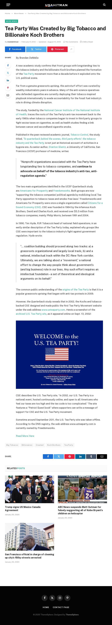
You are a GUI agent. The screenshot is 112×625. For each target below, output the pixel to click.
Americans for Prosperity (34, 190)
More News (11, 21)
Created (40, 445)
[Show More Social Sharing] (71, 49)
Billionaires (27, 445)
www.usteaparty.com (53, 309)
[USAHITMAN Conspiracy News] (56, 4)
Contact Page (61, 607)
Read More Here (25, 435)
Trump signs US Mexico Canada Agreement (22, 509)
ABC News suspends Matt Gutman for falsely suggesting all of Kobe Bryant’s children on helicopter (80, 510)
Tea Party (28, 73)
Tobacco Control (79, 134)
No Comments (72, 42)
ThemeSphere (72, 615)
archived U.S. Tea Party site (31, 313)
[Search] (104, 4)
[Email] (8, 95)
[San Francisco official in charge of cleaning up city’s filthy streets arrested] (29, 537)
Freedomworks (61, 190)
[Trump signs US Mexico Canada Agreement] (29, 489)
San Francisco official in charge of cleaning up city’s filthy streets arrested (29, 556)
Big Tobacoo (12, 445)
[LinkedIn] (8, 80)
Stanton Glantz (57, 147)
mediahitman (13, 42)
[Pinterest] (8, 88)
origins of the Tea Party (75, 289)
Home (46, 607)
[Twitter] (8, 73)
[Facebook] (8, 65)
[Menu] (8, 4)
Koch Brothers (54, 445)
